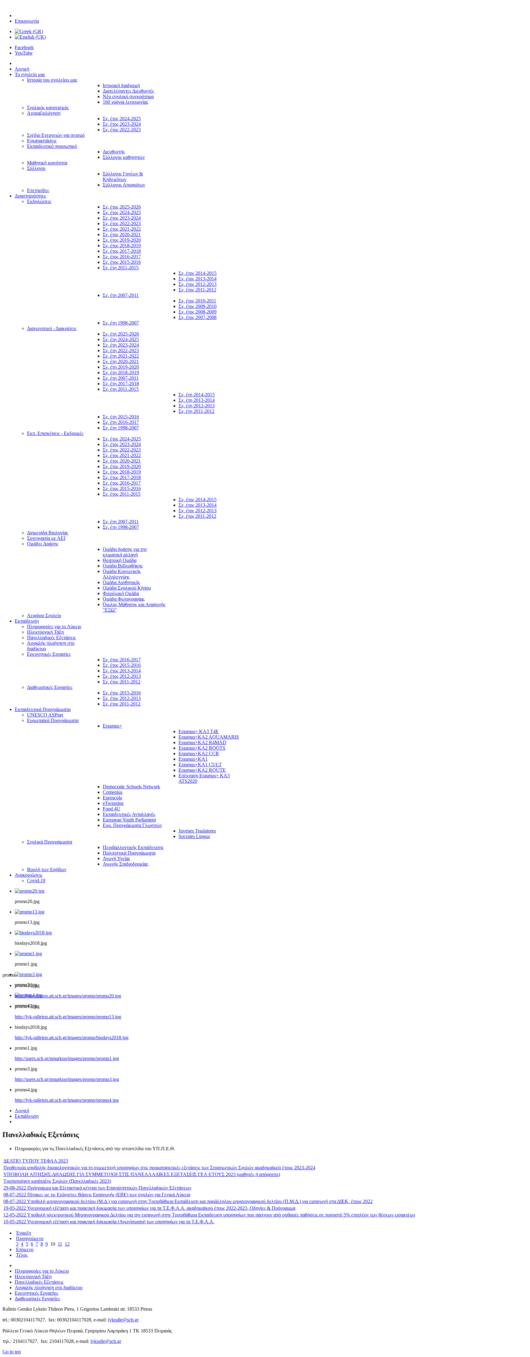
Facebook (24, 47)
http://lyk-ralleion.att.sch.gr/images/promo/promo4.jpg (67, 1100)
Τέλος (22, 1255)
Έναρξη (23, 1233)
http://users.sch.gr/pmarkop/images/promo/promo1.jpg (67, 1058)
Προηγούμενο (30, 1238)
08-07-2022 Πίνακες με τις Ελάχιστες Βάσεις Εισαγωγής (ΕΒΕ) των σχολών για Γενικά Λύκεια (96, 1194)
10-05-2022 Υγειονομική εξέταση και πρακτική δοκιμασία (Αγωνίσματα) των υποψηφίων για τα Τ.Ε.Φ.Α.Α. (108, 1221)
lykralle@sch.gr (123, 1319)
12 (67, 1244)
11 (60, 1244)
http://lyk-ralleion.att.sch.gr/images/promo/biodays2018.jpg (72, 1037)
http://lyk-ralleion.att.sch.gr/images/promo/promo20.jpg (68, 995)
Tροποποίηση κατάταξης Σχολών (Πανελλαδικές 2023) (57, 1181)
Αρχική (22, 1110)
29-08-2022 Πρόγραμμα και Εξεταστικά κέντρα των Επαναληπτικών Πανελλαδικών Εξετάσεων (97, 1187)
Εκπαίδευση (27, 1116)
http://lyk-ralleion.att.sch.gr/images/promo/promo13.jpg (68, 1016)
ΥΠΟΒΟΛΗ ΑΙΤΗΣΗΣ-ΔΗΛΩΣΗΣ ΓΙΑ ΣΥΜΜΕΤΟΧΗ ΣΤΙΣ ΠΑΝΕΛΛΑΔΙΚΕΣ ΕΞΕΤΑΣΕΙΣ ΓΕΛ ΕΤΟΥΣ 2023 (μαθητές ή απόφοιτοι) (141, 1174)
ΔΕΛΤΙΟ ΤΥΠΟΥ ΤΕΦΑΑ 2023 (35, 1160)
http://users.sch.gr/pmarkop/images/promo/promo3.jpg (67, 1079)
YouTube (24, 53)
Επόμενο (24, 1249)
